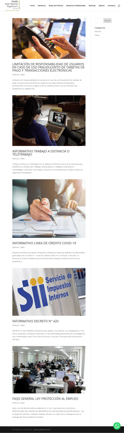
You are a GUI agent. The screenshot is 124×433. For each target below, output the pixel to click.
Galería (102, 6)
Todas (22, 74)
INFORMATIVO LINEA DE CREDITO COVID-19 (44, 243)
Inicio (32, 6)
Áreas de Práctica (56, 6)
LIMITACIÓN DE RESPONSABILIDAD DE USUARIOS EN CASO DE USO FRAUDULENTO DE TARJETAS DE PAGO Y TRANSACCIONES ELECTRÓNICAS (48, 67)
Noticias (92, 6)
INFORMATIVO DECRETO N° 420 (35, 321)
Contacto (111, 6)
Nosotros (42, 6)
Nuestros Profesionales (76, 6)
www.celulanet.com (42, 429)
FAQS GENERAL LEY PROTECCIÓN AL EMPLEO (45, 398)
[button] (117, 426)
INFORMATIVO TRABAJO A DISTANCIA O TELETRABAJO (40, 153)
